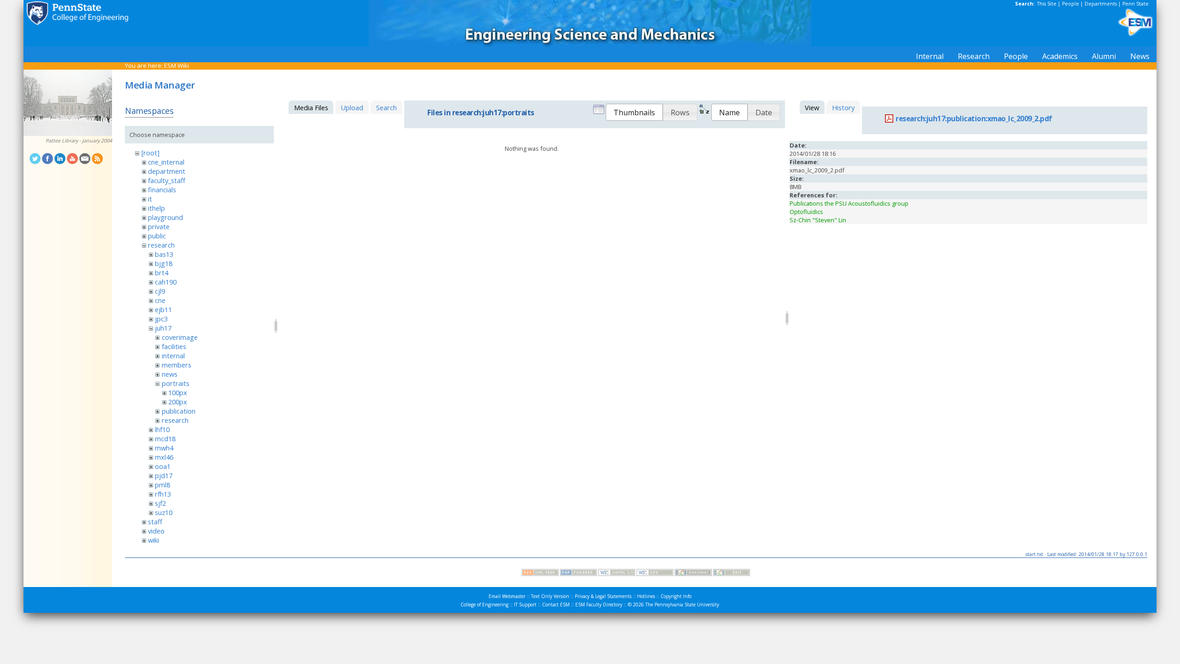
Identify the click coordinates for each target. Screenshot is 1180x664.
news (169, 374)
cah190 (166, 281)
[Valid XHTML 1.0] (616, 573)
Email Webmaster (507, 596)
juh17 (163, 327)
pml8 (162, 484)
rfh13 (163, 493)
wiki (153, 540)
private (159, 226)
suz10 (163, 512)
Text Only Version (550, 596)
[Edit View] (731, 573)
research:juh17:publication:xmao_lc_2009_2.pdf (974, 119)
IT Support (525, 604)
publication (178, 410)
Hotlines (646, 596)
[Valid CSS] (655, 573)
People (1070, 3)
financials (162, 189)
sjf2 (160, 503)
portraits (175, 383)
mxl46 (164, 457)
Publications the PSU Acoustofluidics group (849, 203)
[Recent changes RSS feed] (540, 573)
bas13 (164, 254)
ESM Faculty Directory (598, 604)
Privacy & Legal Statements (603, 596)
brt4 (161, 272)
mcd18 (165, 438)
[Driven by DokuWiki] (693, 573)
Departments (1101, 3)
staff (155, 521)
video (156, 530)
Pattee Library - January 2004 (79, 140)
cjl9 (160, 291)
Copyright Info (676, 596)
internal (173, 355)
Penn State (1135, 3)
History (843, 107)
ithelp (156, 208)
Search (386, 107)
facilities (174, 346)
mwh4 (164, 447)
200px (177, 401)
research (161, 244)
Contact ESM (556, 604)
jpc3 (161, 318)
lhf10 (162, 429)
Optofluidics (806, 212)
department (166, 171)
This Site (1046, 3)
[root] (150, 152)
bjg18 (163, 263)
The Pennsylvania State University (682, 604)
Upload (352, 107)
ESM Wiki (176, 65)
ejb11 (163, 309)
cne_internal (166, 161)
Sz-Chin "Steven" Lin (818, 220)
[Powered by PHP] (578, 573)
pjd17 (163, 475)
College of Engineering (484, 604)
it (150, 198)
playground (165, 217)
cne (160, 300)
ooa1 (163, 466)
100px (177, 392)
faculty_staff (166, 180)
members (176, 364)
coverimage (180, 337)
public (157, 235)
